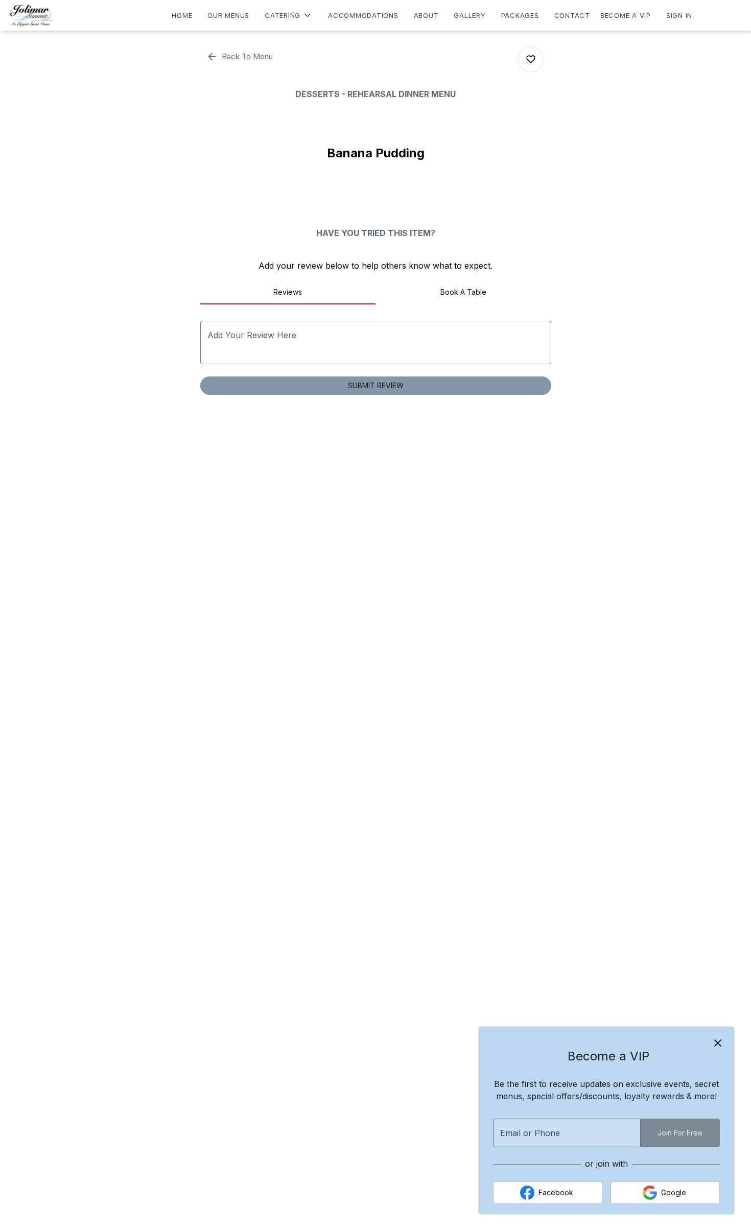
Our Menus (228, 15)
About (426, 15)
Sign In (679, 15)
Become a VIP (625, 15)
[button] (289, 15)
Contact (572, 15)
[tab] (288, 292)
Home (182, 15)
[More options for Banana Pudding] (531, 59)
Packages (520, 15)
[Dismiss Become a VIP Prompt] (718, 1043)
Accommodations (363, 15)
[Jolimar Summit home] (54, 15)
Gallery (469, 15)
